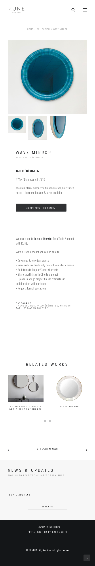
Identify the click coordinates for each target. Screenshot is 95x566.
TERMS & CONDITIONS (48, 527)
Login (37, 238)
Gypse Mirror (69, 407)
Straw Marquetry (36, 308)
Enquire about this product (41, 207)
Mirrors (65, 306)
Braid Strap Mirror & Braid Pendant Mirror (26, 408)
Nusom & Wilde (59, 532)
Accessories (26, 306)
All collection (47, 449)
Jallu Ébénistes (34, 157)
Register (47, 238)
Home (30, 29)
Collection (43, 29)
